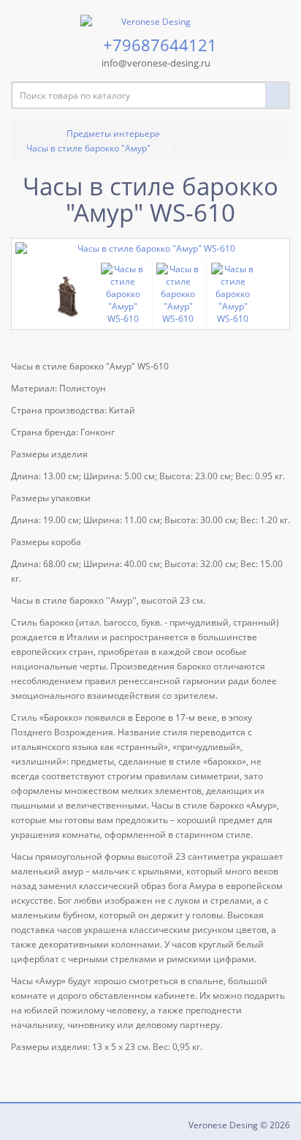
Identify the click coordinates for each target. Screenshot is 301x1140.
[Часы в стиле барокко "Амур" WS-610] (150, 248)
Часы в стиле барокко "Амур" (88, 148)
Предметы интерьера (113, 133)
